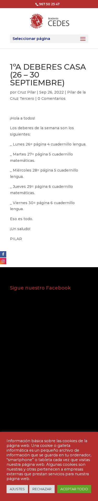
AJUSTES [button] (17, 489)
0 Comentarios (52, 98)
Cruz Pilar (27, 92)
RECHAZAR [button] (41, 489)
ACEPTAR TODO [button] (74, 489)
